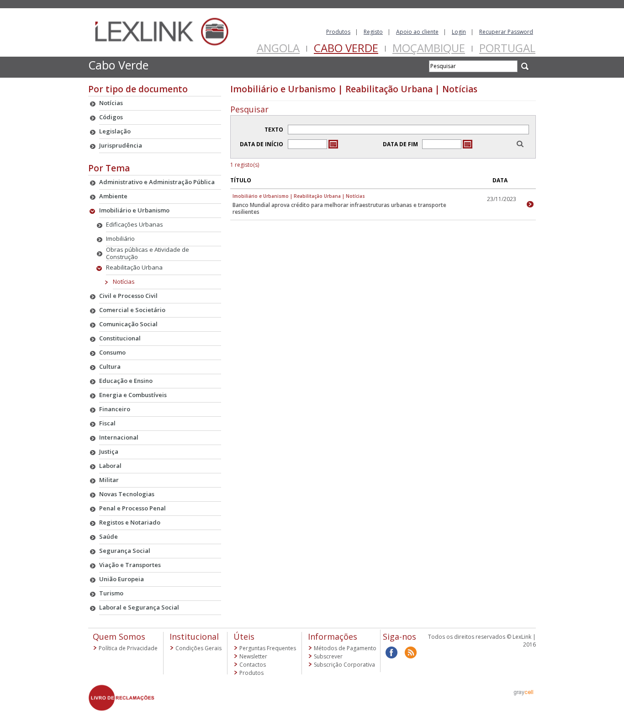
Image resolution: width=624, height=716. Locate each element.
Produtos (338, 32)
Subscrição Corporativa (344, 664)
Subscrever (328, 656)
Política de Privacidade (128, 648)
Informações (332, 636)
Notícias (124, 281)
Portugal (507, 47)
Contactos (252, 664)
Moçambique (428, 47)
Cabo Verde (346, 47)
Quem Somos (119, 636)
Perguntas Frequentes (267, 648)
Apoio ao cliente (417, 32)
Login (459, 32)
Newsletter (253, 656)
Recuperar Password (506, 32)
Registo (373, 32)
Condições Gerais (198, 648)
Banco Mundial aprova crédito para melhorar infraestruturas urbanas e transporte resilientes (339, 208)
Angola (278, 47)
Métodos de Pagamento (345, 648)
